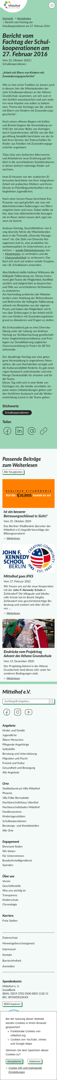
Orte (5, 783)
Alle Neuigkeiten (13, 472)
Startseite (7, 18)
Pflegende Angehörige (15, 744)
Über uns (8, 876)
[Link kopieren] (44, 431)
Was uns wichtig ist (14, 890)
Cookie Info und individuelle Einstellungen (25, 1070)
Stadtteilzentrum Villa (21, 788)
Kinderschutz (10, 900)
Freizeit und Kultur (13, 763)
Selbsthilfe (8, 749)
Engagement (10, 841)
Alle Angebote (10, 772)
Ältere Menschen (12, 740)
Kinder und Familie (13, 730)
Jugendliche (9, 735)
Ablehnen (35, 1061)
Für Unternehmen (13, 856)
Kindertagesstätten (13, 816)
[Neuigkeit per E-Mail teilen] (31, 431)
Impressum (9, 949)
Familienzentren (12, 812)
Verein (6, 881)
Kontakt (7, 955)
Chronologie (9, 904)
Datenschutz (10, 937)
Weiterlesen (29, 538)
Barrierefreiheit (11, 960)
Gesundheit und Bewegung (18, 768)
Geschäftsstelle (11, 886)
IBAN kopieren (12, 1004)
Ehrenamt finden (12, 846)
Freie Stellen (9, 920)
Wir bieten (8, 851)
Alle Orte (7, 830)
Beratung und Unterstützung (19, 754)
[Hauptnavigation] (52, 5)
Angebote (9, 725)
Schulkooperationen (17, 412)
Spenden (7, 865)
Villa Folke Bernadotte (15, 798)
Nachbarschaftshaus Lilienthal (20, 802)
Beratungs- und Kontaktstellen (20, 826)
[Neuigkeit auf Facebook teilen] (7, 431)
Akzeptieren (14, 1061)
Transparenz (9, 895)
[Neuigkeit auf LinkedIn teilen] (19, 431)
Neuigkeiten (24, 18)
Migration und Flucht (15, 758)
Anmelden (8, 966)
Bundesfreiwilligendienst (17, 860)
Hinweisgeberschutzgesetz (18, 943)
